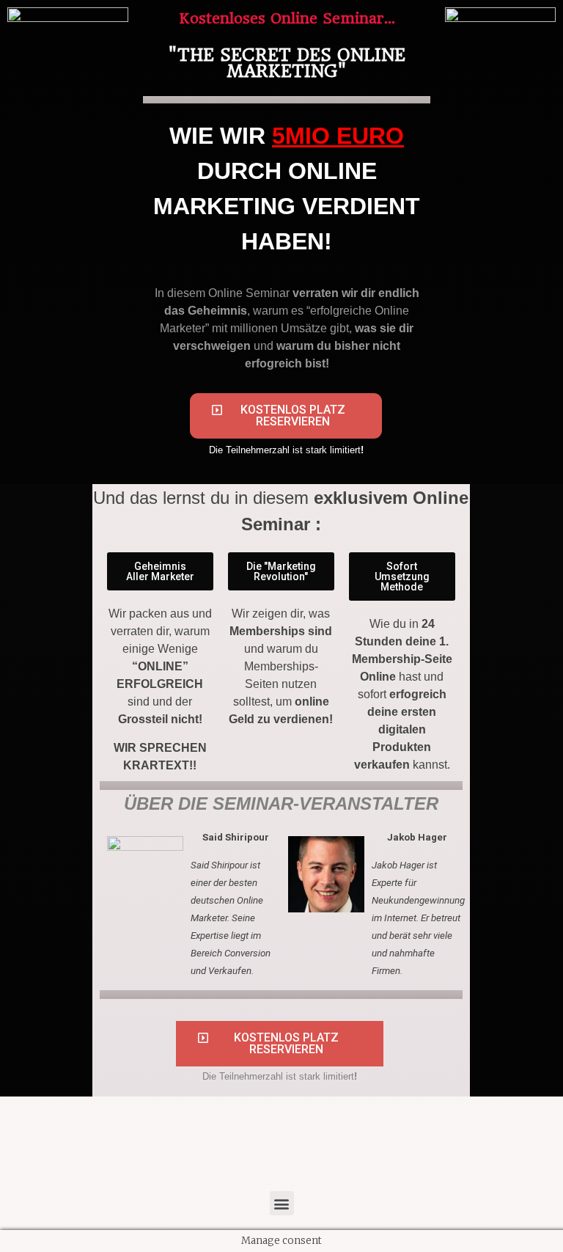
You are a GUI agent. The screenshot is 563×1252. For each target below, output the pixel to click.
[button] (286, 416)
